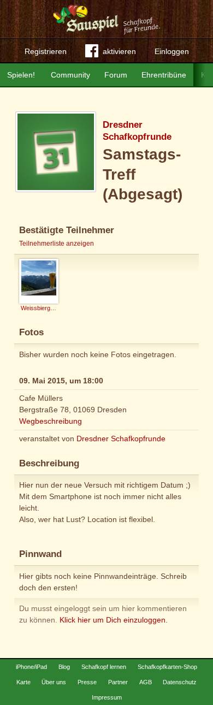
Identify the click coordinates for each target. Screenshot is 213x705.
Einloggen (172, 51)
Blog (64, 666)
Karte (23, 682)
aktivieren (119, 51)
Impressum (107, 697)
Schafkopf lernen (103, 666)
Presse (87, 682)
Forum (115, 74)
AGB (145, 682)
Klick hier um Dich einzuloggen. (114, 619)
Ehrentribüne (163, 74)
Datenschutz (180, 682)
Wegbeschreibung (50, 421)
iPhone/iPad (31, 666)
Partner (118, 682)
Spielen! (21, 74)
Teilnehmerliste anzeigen (56, 243)
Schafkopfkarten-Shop (167, 666)
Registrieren (46, 51)
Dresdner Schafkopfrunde (120, 438)
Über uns (54, 682)
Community (70, 74)
